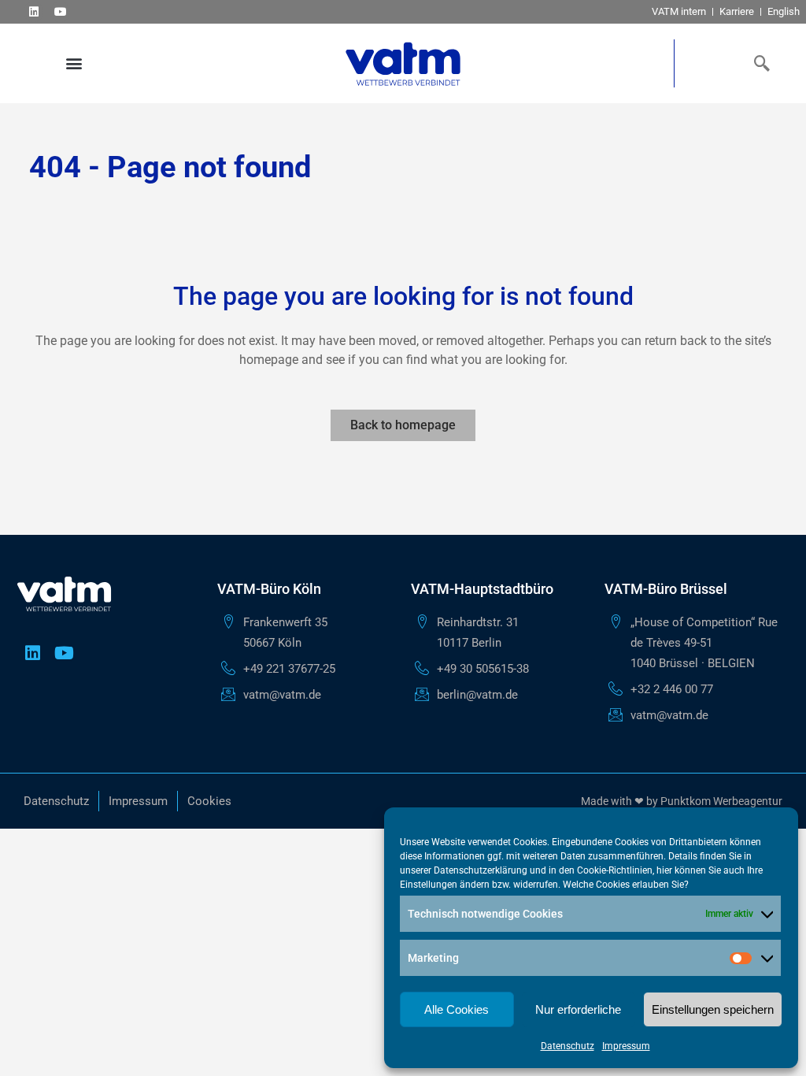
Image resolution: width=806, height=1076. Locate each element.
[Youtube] (60, 11)
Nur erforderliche (578, 1009)
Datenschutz (567, 1046)
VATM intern (679, 11)
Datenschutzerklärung (480, 870)
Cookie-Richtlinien (615, 870)
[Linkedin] (33, 11)
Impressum (626, 1046)
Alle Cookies (456, 1009)
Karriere (736, 11)
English (783, 11)
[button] (74, 63)
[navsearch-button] (759, 63)
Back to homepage (403, 424)
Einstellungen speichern (713, 1009)
